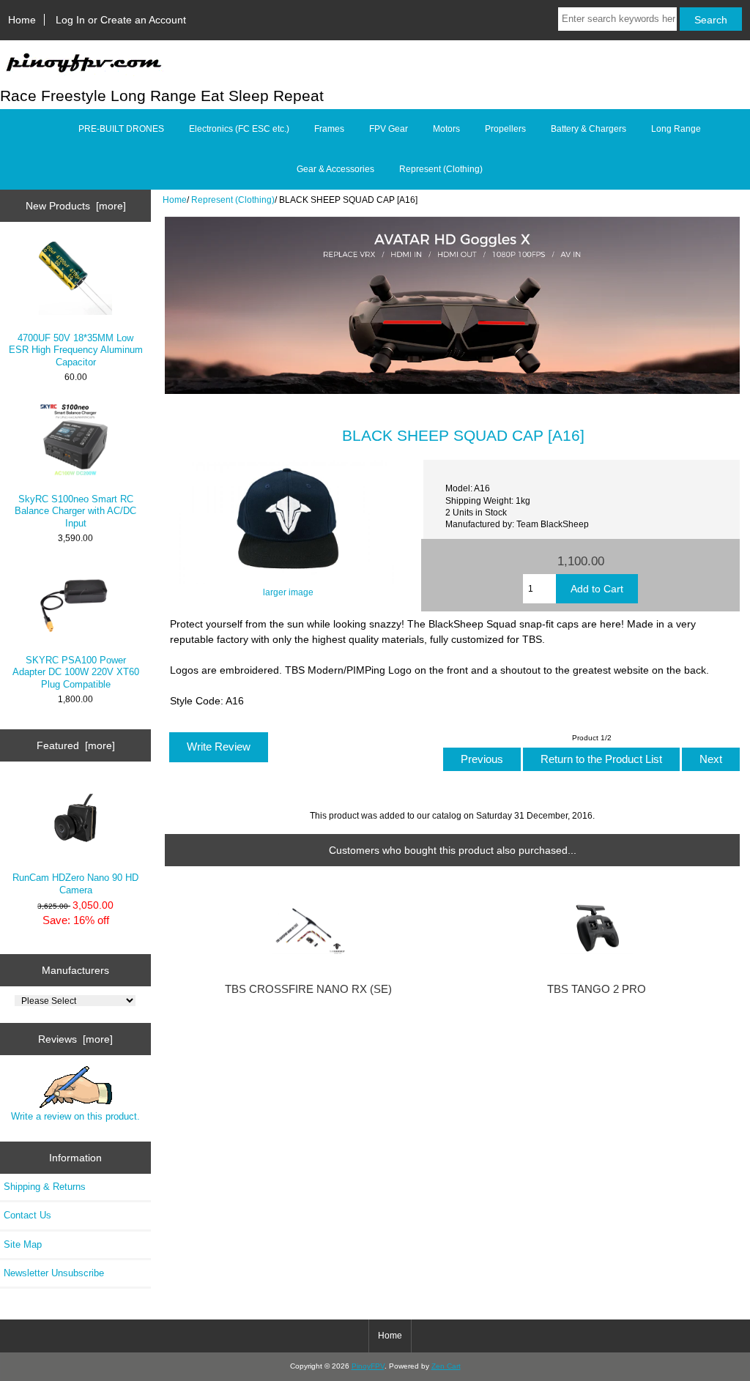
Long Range (676, 129)
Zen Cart (446, 1366)
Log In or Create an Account (121, 20)
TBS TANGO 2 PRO (596, 989)
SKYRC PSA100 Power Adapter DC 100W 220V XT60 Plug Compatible (75, 672)
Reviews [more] (75, 1039)
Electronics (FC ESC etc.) (239, 129)
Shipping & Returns (45, 1186)
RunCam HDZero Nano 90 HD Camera (75, 883)
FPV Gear (388, 129)
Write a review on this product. (75, 1116)
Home (22, 20)
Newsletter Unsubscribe (54, 1273)
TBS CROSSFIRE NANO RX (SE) (308, 989)
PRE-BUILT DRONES (121, 129)
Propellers (505, 129)
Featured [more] (76, 745)
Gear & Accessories (335, 169)
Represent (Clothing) (233, 199)
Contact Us (27, 1215)
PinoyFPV (368, 1366)
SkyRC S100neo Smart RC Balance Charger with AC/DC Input (75, 511)
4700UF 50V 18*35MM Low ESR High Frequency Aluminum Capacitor (76, 349)
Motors (446, 129)
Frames (329, 129)
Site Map (23, 1244)
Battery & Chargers (588, 129)
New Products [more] (76, 206)
